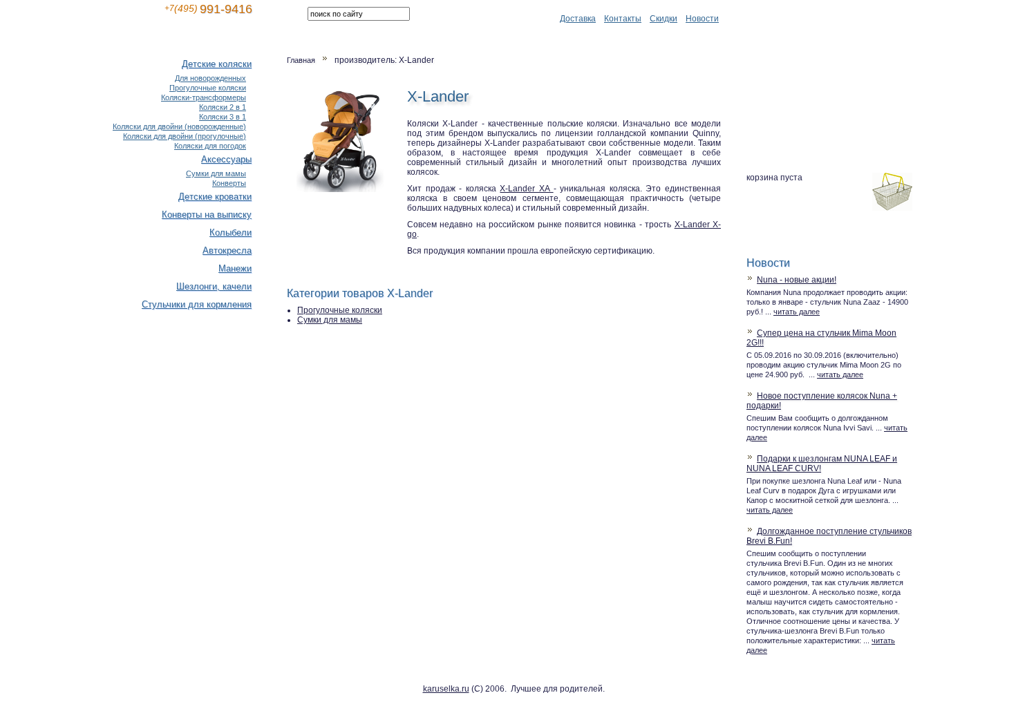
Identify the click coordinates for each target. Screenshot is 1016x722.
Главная (301, 60)
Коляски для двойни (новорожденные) (179, 126)
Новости (702, 18)
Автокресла (227, 250)
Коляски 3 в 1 (222, 117)
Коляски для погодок (210, 146)
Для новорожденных (210, 78)
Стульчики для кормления (197, 304)
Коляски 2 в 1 (222, 107)
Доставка (578, 18)
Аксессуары (226, 159)
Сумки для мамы (329, 320)
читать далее (796, 311)
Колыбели (230, 232)
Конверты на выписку (207, 214)
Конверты (229, 183)
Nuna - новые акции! (796, 280)
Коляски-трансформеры (203, 97)
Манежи (235, 268)
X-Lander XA (526, 188)
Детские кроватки (215, 196)
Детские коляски (217, 64)
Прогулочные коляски (339, 310)
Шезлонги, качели (214, 286)
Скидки (663, 18)
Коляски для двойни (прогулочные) (184, 136)
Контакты (622, 18)
